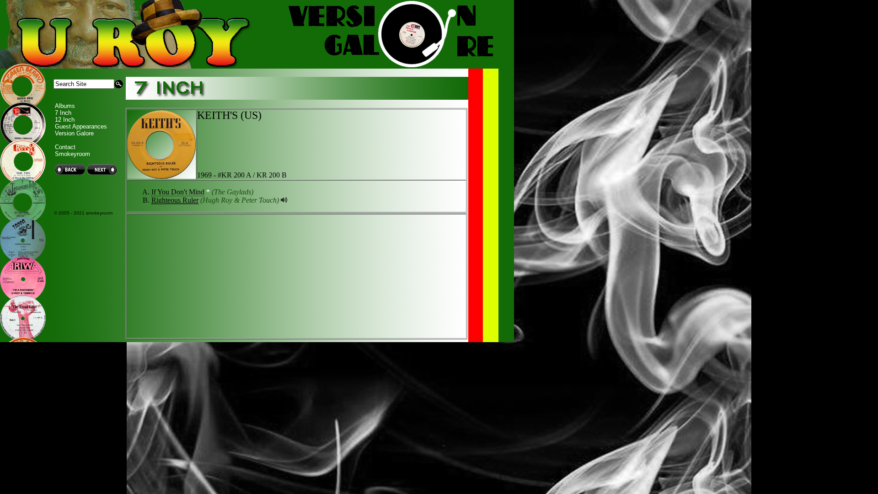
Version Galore (74, 133)
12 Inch (65, 119)
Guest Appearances (81, 126)
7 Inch (63, 112)
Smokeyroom (72, 153)
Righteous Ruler (174, 200)
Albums (65, 105)
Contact (65, 147)
